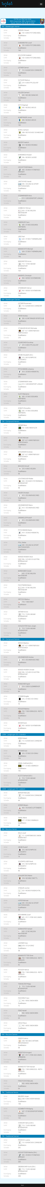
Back (22, 1185)
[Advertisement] (22, 13)
